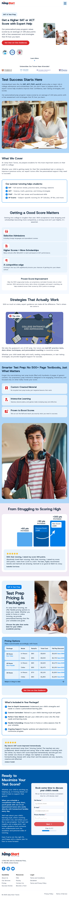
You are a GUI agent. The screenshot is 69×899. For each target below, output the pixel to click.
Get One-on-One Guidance (16, 43)
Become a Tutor (21, 886)
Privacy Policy (48, 894)
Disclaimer (33, 880)
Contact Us (20, 883)
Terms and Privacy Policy (38, 883)
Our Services (6, 880)
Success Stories (7, 886)
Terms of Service (61, 894)
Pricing (4, 883)
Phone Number (40, 814)
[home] (8, 3)
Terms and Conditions (37, 878)
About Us (5, 878)
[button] (65, 3)
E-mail (37, 807)
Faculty (18, 880)
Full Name (38, 800)
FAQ (17, 878)
